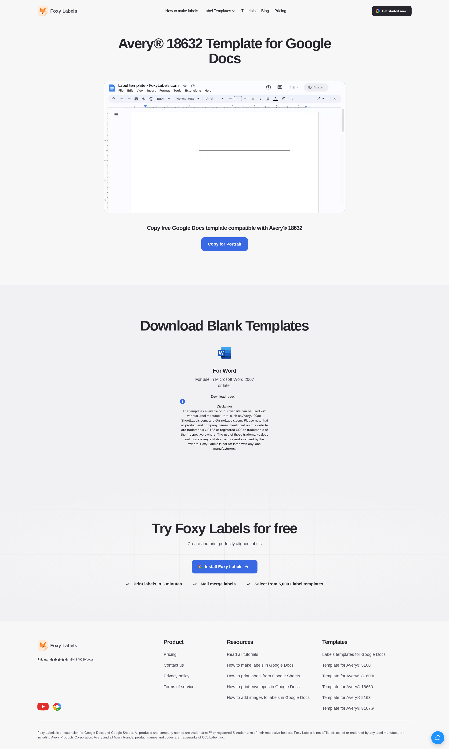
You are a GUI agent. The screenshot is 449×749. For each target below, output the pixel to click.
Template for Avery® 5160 (346, 665)
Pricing (280, 11)
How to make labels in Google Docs (260, 665)
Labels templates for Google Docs (354, 654)
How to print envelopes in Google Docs (263, 686)
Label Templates (217, 11)
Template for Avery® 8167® (348, 708)
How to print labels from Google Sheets (263, 676)
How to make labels (181, 11)
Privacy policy (176, 676)
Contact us (174, 665)
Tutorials (248, 11)
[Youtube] (43, 706)
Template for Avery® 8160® (348, 676)
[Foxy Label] (57, 706)
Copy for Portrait (224, 244)
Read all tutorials (242, 654)
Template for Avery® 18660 (347, 686)
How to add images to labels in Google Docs (268, 697)
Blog (265, 11)
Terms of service (179, 686)
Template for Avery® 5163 (346, 697)
